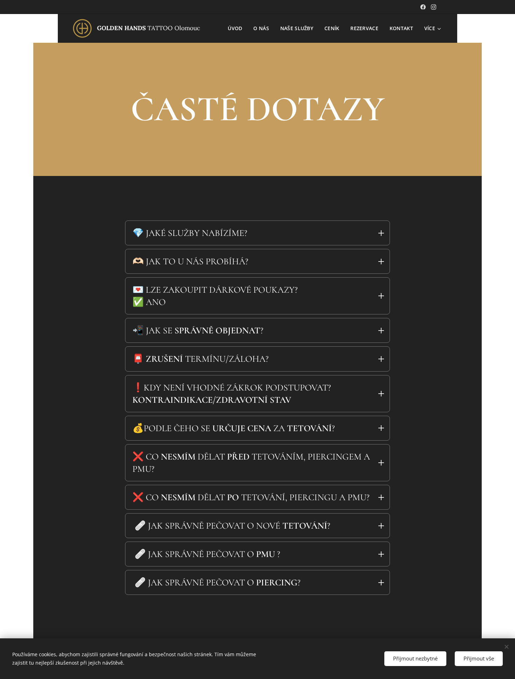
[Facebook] (423, 7)
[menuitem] (237, 28)
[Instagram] (433, 7)
